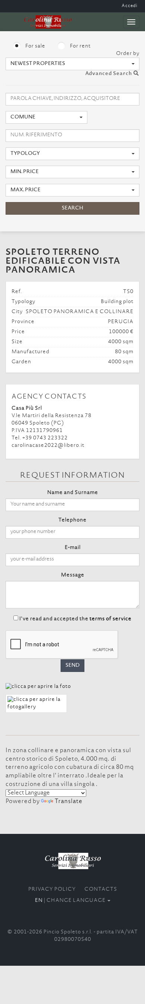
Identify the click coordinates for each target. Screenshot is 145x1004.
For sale (34, 46)
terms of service (111, 619)
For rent (80, 46)
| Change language (71, 900)
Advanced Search (109, 74)
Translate (69, 802)
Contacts (100, 889)
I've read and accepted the (75, 619)
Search (72, 208)
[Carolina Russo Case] (72, 860)
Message (72, 575)
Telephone (72, 520)
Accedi (130, 6)
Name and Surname (72, 492)
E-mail (73, 547)
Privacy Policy (52, 889)
